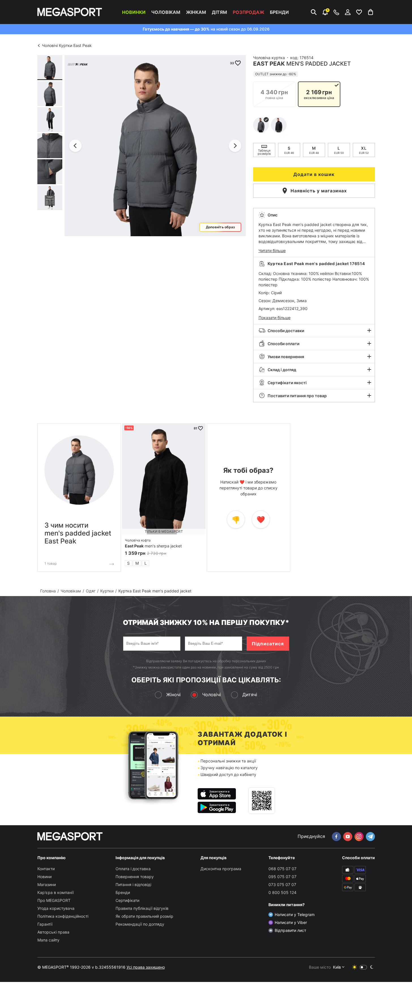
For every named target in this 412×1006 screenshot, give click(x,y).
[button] (314, 232)
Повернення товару (135, 876)
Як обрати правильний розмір (144, 916)
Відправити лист (290, 930)
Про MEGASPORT (54, 900)
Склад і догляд (282, 369)
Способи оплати (283, 343)
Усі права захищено (146, 967)
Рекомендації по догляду (140, 924)
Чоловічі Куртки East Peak (67, 45)
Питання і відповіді (133, 884)
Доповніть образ (220, 227)
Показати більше (275, 317)
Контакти (46, 868)
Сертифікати (127, 900)
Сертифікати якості (287, 382)
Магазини (46, 884)
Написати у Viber (291, 922)
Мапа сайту (48, 940)
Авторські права (53, 932)
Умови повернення (286, 356)
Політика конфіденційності (62, 916)
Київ (337, 967)
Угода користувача (55, 908)
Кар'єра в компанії (55, 892)
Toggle (363, 967)
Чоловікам (165, 12)
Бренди (279, 12)
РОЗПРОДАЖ (248, 12)
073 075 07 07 (282, 884)
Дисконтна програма (220, 868)
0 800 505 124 (282, 892)
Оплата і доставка (133, 868)
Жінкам (196, 12)
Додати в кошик (313, 174)
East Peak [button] (269, 63)
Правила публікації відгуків (142, 908)
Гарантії (44, 924)
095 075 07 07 (282, 876)
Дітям (219, 12)
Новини (44, 876)
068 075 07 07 (282, 868)
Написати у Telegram (295, 914)
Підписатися (268, 643)
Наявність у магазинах (319, 191)
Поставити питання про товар (297, 395)
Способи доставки (286, 330)
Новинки (134, 12)
